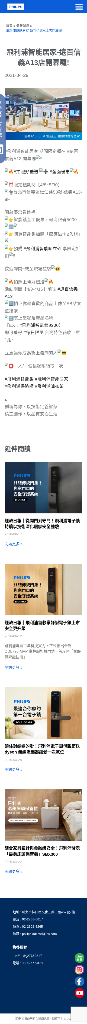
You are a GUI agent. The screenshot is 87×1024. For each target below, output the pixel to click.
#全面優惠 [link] (60, 171)
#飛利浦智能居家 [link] (51, 379)
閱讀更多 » (14, 544)
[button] (79, 6)
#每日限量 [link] (33, 332)
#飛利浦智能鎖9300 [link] (39, 325)
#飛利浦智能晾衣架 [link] (42, 248)
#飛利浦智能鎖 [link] (19, 379)
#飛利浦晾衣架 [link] (49, 386)
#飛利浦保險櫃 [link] (19, 386)
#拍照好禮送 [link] (26, 171)
